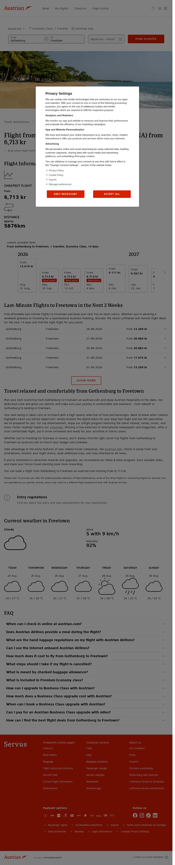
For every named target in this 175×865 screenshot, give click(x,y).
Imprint (52, 179)
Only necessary (65, 194)
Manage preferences (60, 184)
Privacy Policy (56, 170)
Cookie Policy (56, 175)
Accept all (112, 194)
